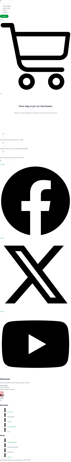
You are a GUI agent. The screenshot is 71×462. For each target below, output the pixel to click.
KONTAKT (6, 12)
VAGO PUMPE (6, 6)
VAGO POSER (6, 8)
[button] (4, 16)
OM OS (5, 10)
